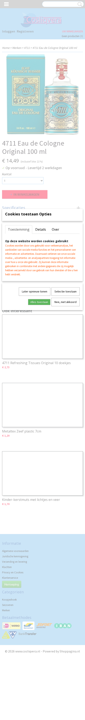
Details (40, 229)
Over (55, 229)
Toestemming (19, 229)
